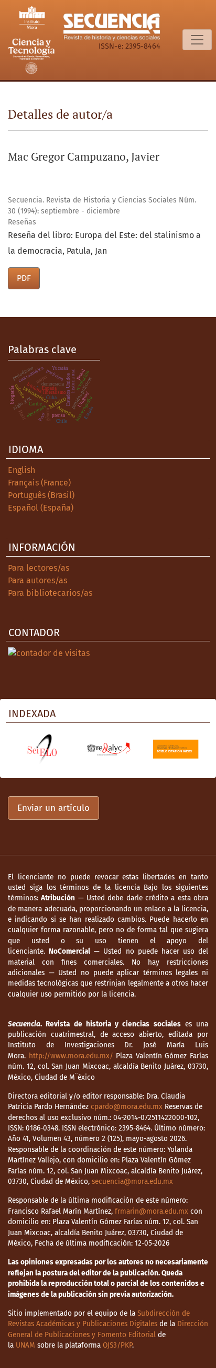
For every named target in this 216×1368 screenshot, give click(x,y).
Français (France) (39, 483)
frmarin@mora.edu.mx (151, 1211)
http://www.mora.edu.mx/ (71, 1056)
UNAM (25, 1345)
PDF (24, 278)
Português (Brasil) (41, 495)
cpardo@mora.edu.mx (127, 1106)
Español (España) (40, 508)
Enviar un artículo (53, 807)
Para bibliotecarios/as (50, 593)
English (21, 470)
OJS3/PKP (117, 1345)
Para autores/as (37, 580)
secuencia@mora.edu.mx (132, 1181)
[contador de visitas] (49, 653)
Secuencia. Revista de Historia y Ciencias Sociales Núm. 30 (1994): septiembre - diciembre (102, 206)
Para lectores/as (38, 568)
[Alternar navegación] (197, 39)
